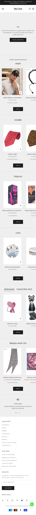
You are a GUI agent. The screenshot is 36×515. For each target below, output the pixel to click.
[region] (18, 403)
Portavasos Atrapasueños (12, 267)
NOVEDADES (5, 425)
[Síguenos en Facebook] (3, 500)
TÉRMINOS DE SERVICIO (9, 458)
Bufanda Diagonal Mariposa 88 (12, 377)
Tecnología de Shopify (24, 506)
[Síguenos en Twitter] (7, 500)
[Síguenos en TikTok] (27, 500)
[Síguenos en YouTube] (22, 500)
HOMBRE (4, 431)
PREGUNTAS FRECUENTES (9, 466)
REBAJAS (4, 439)
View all (18, 109)
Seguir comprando (18, 40)
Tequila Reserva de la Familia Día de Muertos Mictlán (12, 211)
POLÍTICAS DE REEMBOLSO (9, 460)
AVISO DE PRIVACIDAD (8, 455)
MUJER (4, 428)
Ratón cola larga (12, 324)
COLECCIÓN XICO (24, 289)
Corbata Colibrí (12, 154)
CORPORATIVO (6, 445)
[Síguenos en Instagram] (12, 500)
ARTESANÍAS (9, 289)
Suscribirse (8, 488)
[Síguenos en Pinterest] (17, 500)
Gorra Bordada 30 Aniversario (12, 98)
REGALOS (4, 437)
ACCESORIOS (6, 434)
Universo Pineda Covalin (9, 442)
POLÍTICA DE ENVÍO (7, 463)
